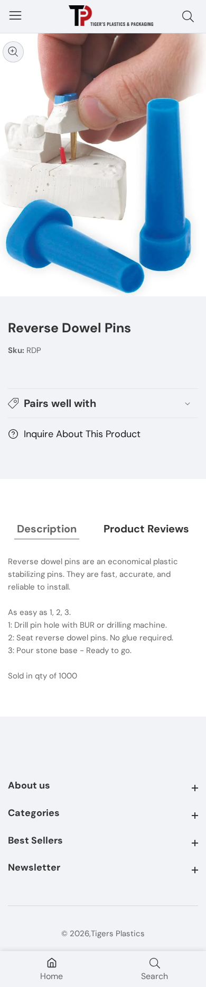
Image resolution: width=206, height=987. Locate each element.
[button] (103, 403)
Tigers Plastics (118, 934)
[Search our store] (190, 16)
